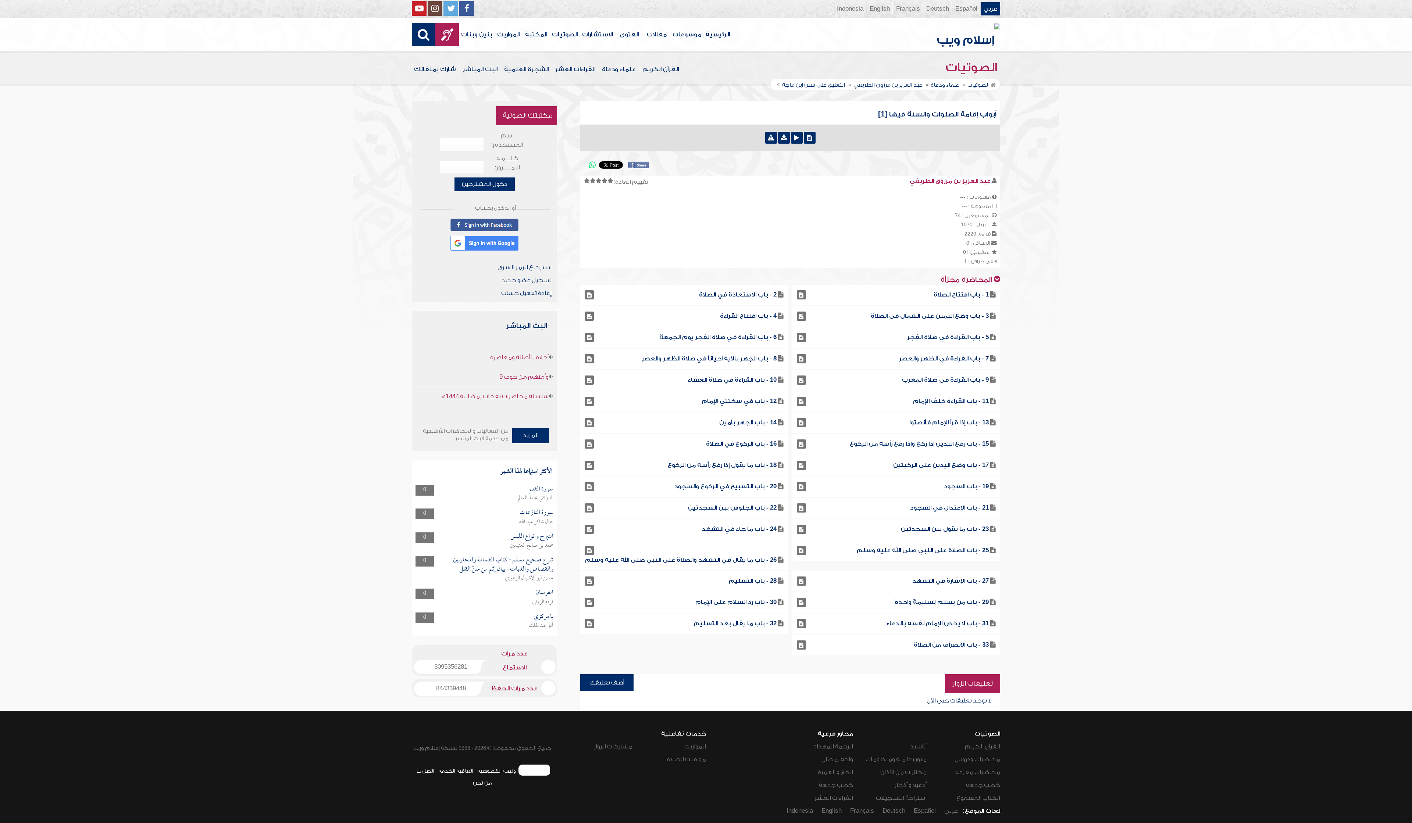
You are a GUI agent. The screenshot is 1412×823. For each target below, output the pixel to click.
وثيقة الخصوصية (496, 771)
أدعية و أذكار (911, 785)
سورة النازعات (536, 513)
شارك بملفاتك (435, 69)
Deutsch (937, 9)
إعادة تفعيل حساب (526, 293)
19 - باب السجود (966, 486)
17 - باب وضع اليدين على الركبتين (941, 465)
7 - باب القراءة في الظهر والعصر (944, 358)
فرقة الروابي (542, 602)
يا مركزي (543, 617)
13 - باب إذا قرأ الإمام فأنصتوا (949, 422)
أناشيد (918, 746)
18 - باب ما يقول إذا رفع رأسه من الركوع (722, 465)
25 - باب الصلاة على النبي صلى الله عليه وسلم (923, 550)
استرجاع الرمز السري (525, 267)
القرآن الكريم (660, 69)
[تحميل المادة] (784, 138)
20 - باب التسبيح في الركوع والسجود (725, 486)
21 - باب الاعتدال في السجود (949, 507)
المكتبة (536, 34)
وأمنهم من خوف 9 (524, 377)
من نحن (482, 783)
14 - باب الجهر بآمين (748, 422)
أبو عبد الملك (541, 626)
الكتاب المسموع (978, 798)
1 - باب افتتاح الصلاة (961, 294)
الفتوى (629, 34)
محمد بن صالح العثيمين (531, 545)
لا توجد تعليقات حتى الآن (959, 700)
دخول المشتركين (484, 184)
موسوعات (687, 34)
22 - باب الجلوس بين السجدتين (732, 507)
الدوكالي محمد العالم (535, 498)
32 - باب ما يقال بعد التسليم (735, 623)
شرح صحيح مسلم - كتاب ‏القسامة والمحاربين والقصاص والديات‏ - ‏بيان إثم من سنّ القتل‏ (503, 564)
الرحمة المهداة (833, 746)
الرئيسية (718, 34)
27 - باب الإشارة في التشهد (950, 581)
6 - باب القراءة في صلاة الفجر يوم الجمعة (718, 337)
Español (966, 9)
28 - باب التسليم (753, 581)
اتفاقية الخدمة (455, 771)
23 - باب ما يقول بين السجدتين (945, 529)
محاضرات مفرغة (977, 772)
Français (908, 9)
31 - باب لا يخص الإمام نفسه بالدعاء (937, 623)
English (880, 9)
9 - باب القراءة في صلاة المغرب (945, 380)
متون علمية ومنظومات (896, 759)
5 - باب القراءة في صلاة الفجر (948, 337)
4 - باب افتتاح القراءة (748, 316)
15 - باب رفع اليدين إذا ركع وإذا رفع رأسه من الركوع (919, 444)
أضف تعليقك (606, 682)
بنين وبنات (476, 34)
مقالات (657, 34)
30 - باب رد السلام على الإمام (736, 602)
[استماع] (797, 138)
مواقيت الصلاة (686, 759)
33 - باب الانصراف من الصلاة (951, 644)
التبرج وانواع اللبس (531, 536)
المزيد (531, 435)
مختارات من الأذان (903, 772)
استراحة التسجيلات (901, 798)
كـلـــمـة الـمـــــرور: (507, 163)
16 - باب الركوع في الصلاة (741, 444)
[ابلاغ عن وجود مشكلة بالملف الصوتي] (771, 138)
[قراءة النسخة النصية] (810, 138)
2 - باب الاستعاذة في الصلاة (738, 294)
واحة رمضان (837, 759)
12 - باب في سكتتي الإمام (739, 401)
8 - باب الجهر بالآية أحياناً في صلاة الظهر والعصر (709, 358)
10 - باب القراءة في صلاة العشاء (732, 380)
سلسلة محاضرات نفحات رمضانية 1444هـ (494, 396)
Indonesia (850, 9)
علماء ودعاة (619, 69)
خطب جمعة (983, 785)
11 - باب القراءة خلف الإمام (951, 401)
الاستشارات (597, 34)
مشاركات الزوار (613, 746)
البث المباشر (480, 69)
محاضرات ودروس (977, 759)
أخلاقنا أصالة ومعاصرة (519, 357)
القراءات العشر (575, 69)
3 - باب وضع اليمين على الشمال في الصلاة (930, 316)
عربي (990, 9)
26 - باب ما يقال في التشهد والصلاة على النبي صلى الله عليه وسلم (681, 560)
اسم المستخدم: (507, 140)
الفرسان (544, 593)
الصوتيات (565, 34)
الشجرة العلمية (526, 69)
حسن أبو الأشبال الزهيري (529, 578)
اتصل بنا (425, 771)
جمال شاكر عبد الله (536, 522)
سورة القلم (540, 489)
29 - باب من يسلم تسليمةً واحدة (942, 602)
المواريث (508, 34)
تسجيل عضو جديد (527, 280)
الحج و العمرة (835, 772)
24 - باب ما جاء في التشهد (739, 529)
